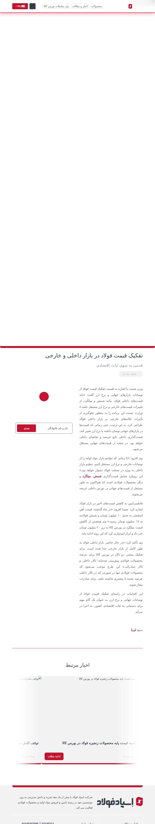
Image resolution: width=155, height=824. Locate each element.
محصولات (96, 6)
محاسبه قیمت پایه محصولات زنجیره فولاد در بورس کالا (101, 743)
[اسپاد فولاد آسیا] (120, 6)
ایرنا (133, 629)
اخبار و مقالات (80, 6)
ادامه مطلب (54, 756)
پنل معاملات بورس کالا (56, 6)
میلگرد (87, 476)
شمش (98, 476)
